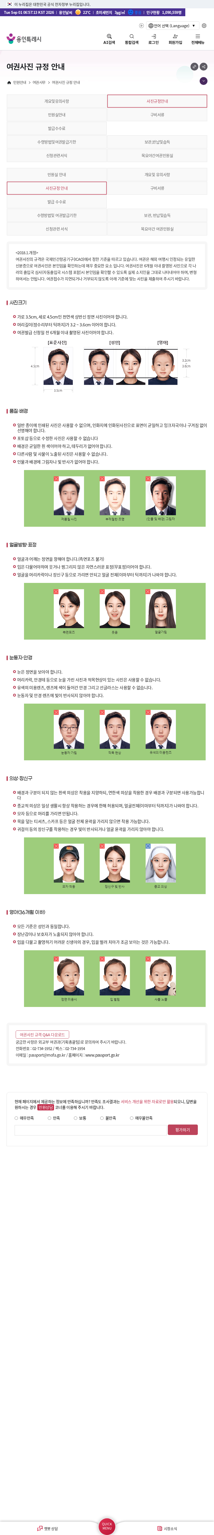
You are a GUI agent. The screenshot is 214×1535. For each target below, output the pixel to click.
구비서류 (157, 114)
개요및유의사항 (56, 101)
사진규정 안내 (57, 188)
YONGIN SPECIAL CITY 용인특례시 (24, 38)
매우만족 (27, 1118)
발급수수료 (57, 128)
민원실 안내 (56, 174)
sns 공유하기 (203, 67)
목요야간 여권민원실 (157, 228)
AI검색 (109, 42)
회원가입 (175, 42)
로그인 (153, 42)
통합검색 (132, 42)
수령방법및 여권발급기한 (57, 215)
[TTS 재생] (141, 25)
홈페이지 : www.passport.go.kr (93, 1055)
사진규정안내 (157, 101)
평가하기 (182, 1129)
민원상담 (46, 1107)
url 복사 (194, 67)
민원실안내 (57, 114)
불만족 (110, 1118)
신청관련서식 (56, 155)
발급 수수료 (56, 201)
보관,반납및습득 (157, 141)
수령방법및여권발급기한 (56, 141)
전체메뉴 (197, 42)
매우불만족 (144, 1118)
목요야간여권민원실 (157, 155)
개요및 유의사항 (157, 174)
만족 (56, 1118)
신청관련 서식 (57, 228)
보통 (82, 1118)
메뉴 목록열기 (203, 81)
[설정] (204, 25)
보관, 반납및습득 (157, 215)
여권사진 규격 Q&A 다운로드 (42, 1034)
